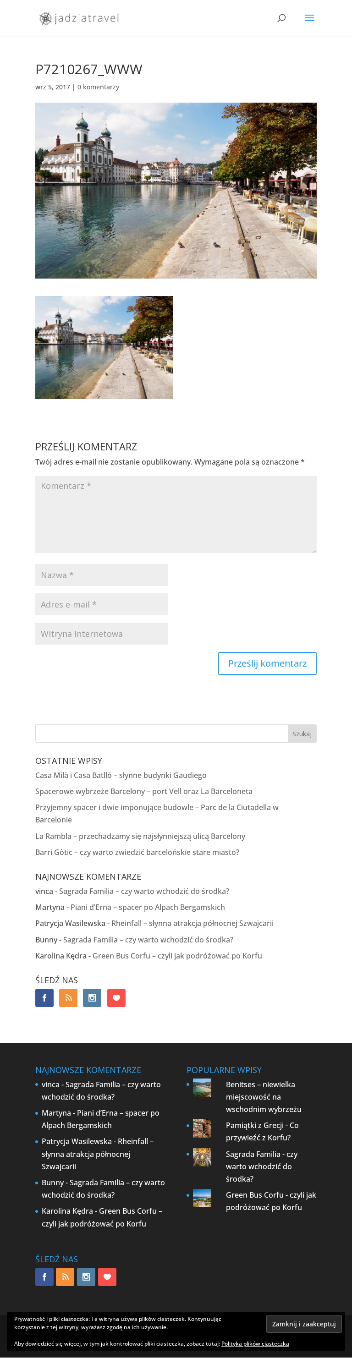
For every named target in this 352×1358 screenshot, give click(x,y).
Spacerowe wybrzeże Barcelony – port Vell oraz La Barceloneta (144, 791)
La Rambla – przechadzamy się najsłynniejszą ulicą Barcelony (140, 836)
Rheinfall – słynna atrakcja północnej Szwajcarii (192, 923)
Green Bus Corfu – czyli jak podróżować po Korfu (177, 956)
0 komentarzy (98, 86)
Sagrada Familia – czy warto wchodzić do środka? (144, 891)
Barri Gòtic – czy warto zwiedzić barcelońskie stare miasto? (137, 852)
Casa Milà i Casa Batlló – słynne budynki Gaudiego (121, 775)
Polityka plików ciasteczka (255, 1343)
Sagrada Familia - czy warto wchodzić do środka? (261, 1166)
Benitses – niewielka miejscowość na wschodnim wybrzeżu (264, 1096)
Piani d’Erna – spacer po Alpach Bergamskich (148, 907)
